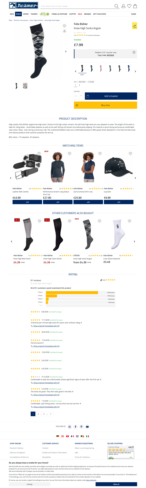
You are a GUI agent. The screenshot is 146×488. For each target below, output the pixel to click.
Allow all (116, 484)
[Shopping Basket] (135, 5)
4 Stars (40, 295)
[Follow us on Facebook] (75, 427)
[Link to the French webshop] (73, 436)
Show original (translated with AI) (46, 326)
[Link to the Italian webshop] (88, 436)
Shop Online (15, 443)
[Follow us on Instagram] (69, 427)
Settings (30, 484)
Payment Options (16, 448)
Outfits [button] (72, 14)
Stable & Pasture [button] (59, 14)
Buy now (105, 105)
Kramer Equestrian (84, 443)
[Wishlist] (129, 5)
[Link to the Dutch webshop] (78, 436)
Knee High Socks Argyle (52, 20)
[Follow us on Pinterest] (81, 427)
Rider (10, 20)
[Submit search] (117, 6)
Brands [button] (87, 14)
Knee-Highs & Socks (36, 20)
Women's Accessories (21, 20)
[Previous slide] (11, 51)
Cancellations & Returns (19, 457)
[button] (45, 14)
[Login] (123, 5)
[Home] (23, 5)
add (27, 202)
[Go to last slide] (11, 178)
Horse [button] (26, 14)
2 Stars (40, 302)
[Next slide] (66, 51)
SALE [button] (80, 14)
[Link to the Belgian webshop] (83, 436)
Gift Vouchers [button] (99, 14)
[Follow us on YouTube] (87, 427)
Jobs (76, 452)
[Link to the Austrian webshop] (63, 436)
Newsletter (46, 457)
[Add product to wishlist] (64, 26)
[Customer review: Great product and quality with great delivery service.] (120, 454)
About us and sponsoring (84, 448)
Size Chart (82, 82)
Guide (92, 82)
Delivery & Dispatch (17, 452)
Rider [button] (18, 14)
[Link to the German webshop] (58, 436)
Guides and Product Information (54, 452)
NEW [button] (12, 14)
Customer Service (50, 443)
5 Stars (40, 292)
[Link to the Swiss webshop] (68, 436)
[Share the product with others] (64, 31)
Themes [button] (34, 14)
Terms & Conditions (82, 457)
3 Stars (40, 299)
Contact (45, 448)
